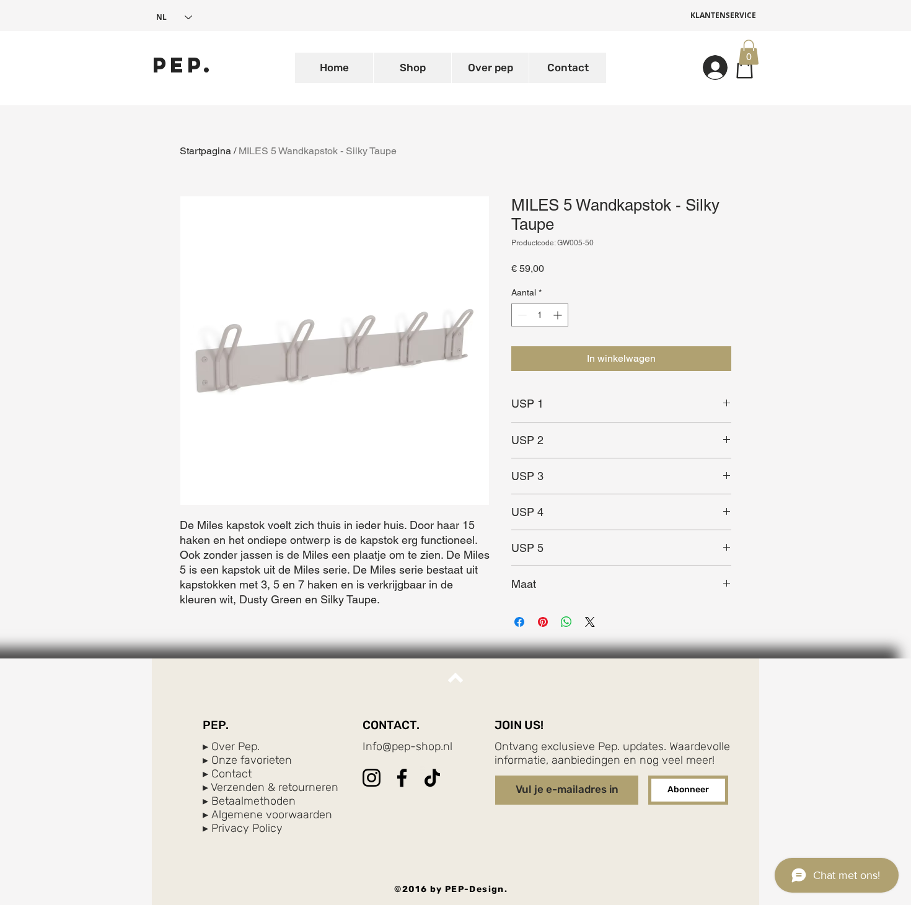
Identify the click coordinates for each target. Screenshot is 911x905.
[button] (748, 52)
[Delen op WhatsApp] (566, 621)
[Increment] (558, 315)
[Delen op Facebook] (519, 621)
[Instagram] (371, 778)
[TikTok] (432, 778)
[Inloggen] (709, 67)
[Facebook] (402, 778)
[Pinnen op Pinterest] (542, 621)
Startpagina (205, 151)
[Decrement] (521, 315)
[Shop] (744, 67)
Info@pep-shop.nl (407, 746)
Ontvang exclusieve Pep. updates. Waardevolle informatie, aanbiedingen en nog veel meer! (612, 753)
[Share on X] (590, 621)
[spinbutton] (540, 315)
